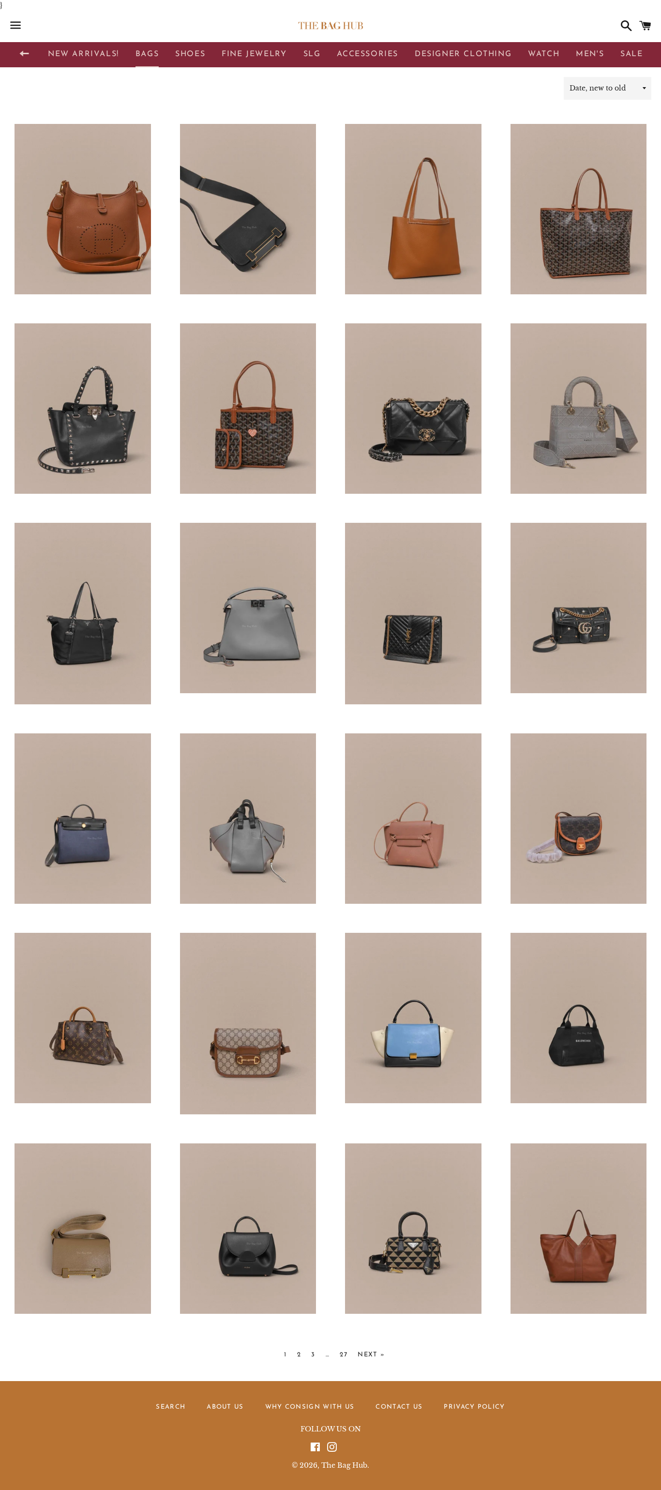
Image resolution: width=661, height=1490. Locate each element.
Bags (147, 54)
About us (225, 1407)
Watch (543, 54)
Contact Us (399, 1407)
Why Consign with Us (310, 1407)
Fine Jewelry (254, 54)
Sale (631, 54)
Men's (590, 54)
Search (170, 1407)
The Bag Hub (344, 1465)
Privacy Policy (474, 1407)
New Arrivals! (83, 54)
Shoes (190, 54)
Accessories (367, 54)
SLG (312, 54)
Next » (371, 1355)
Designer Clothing (463, 54)
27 (343, 1355)
